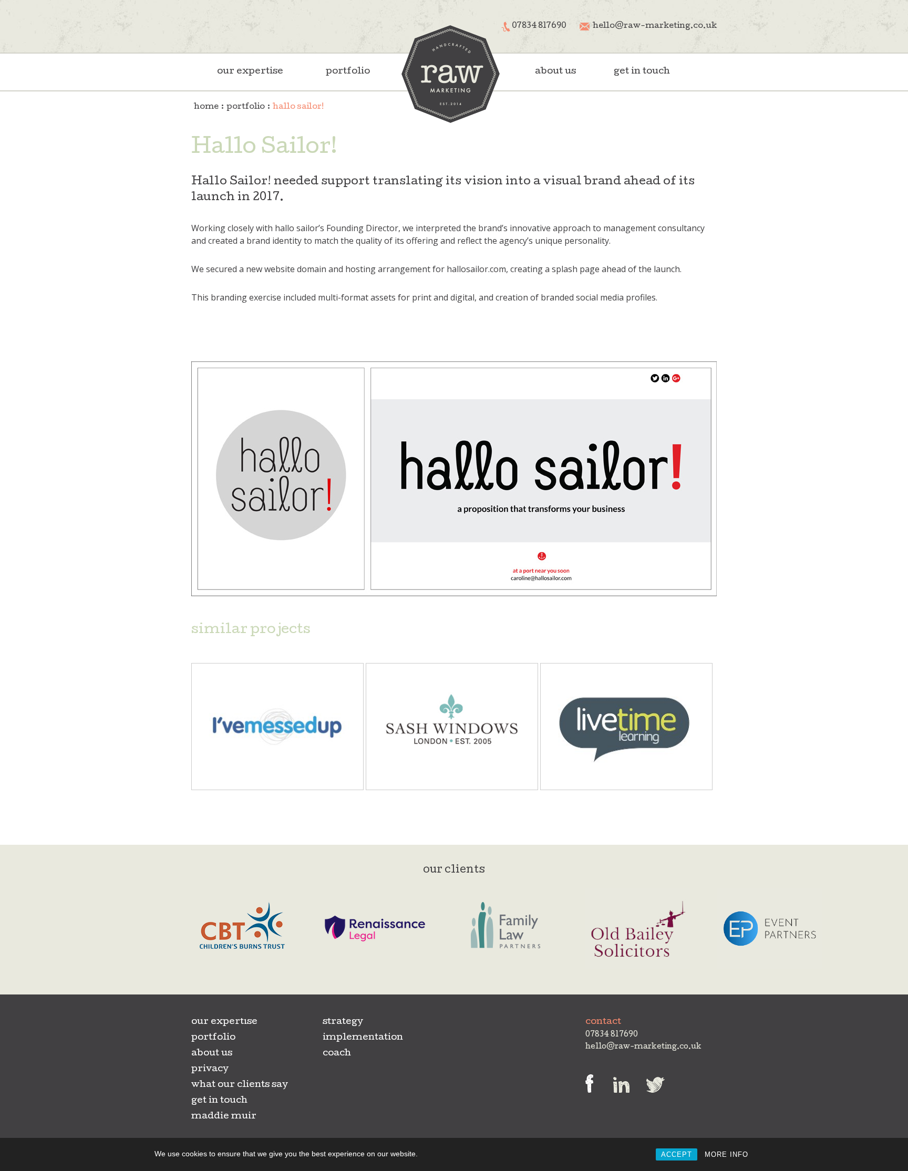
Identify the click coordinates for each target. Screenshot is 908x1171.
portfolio (348, 71)
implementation (363, 1037)
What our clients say (239, 1085)
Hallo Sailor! (298, 107)
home (206, 107)
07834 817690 (539, 26)
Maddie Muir (223, 1116)
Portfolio (245, 107)
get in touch (642, 71)
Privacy (210, 1069)
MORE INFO (726, 1154)
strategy (343, 1022)
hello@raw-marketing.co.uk (655, 26)
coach (337, 1053)
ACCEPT (676, 1154)
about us (555, 71)
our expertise (250, 71)
